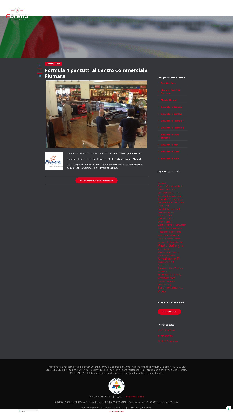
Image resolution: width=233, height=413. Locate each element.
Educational (175, 193)
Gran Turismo (176, 228)
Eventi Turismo (165, 224)
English (118, 396)
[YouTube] (226, 2)
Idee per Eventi (163, 235)
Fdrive (160, 228)
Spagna (172, 281)
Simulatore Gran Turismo (170, 136)
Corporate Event (164, 192)
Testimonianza (168, 287)
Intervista (174, 234)
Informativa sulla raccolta (116, 411)
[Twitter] (221, 2)
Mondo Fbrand (169, 100)
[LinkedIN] (216, 2)
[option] (96, 114)
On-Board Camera (174, 242)
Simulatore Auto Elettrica (168, 252)
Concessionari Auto (167, 189)
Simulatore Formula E (172, 127)
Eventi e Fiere (168, 83)
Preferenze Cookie (134, 396)
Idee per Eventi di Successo (170, 91)
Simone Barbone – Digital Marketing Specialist (128, 407)
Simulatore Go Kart (164, 265)
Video (162, 291)
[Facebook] (205, 2)
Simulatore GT (164, 271)
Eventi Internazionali (169, 209)
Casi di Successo (157, 14)
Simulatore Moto (170, 151)
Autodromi (162, 183)
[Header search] (226, 8)
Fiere (166, 228)
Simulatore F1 (169, 258)
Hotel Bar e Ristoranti (169, 231)
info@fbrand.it (165, 335)
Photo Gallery (169, 245)
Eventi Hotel (163, 205)
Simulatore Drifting (171, 113)
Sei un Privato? (202, 14)
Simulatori (101, 14)
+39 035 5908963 (166, 330)
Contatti (188, 14)
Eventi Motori (165, 218)
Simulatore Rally (170, 158)
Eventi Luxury (165, 215)
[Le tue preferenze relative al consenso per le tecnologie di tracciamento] (228, 408)
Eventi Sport (165, 221)
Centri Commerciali (170, 186)
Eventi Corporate (170, 199)
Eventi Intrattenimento (166, 212)
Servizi (134, 14)
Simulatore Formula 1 (172, 120)
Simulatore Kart (169, 144)
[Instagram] (210, 2)
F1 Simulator (179, 224)
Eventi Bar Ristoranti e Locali (169, 196)
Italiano (108, 396)
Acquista (143, 14)
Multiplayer (161, 242)
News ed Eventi (175, 14)
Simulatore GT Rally (169, 274)
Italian (23, 411)
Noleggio (124, 14)
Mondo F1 (162, 238)
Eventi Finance (179, 203)
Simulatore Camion (171, 106)
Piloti (182, 246)
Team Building (164, 284)
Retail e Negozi (164, 249)
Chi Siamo (112, 14)
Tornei (181, 288)
